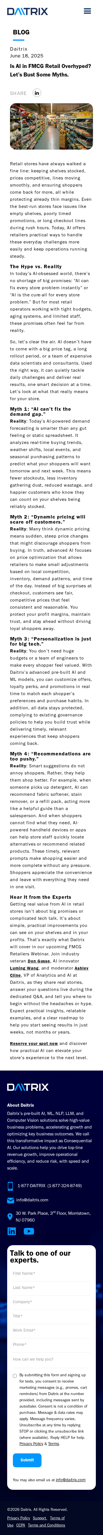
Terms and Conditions (46, 1526)
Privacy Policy (31, 1444)
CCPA (20, 1526)
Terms (53, 1444)
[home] (27, 11)
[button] (87, 11)
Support (40, 1519)
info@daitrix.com (32, 1200)
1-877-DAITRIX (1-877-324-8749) (49, 1186)
